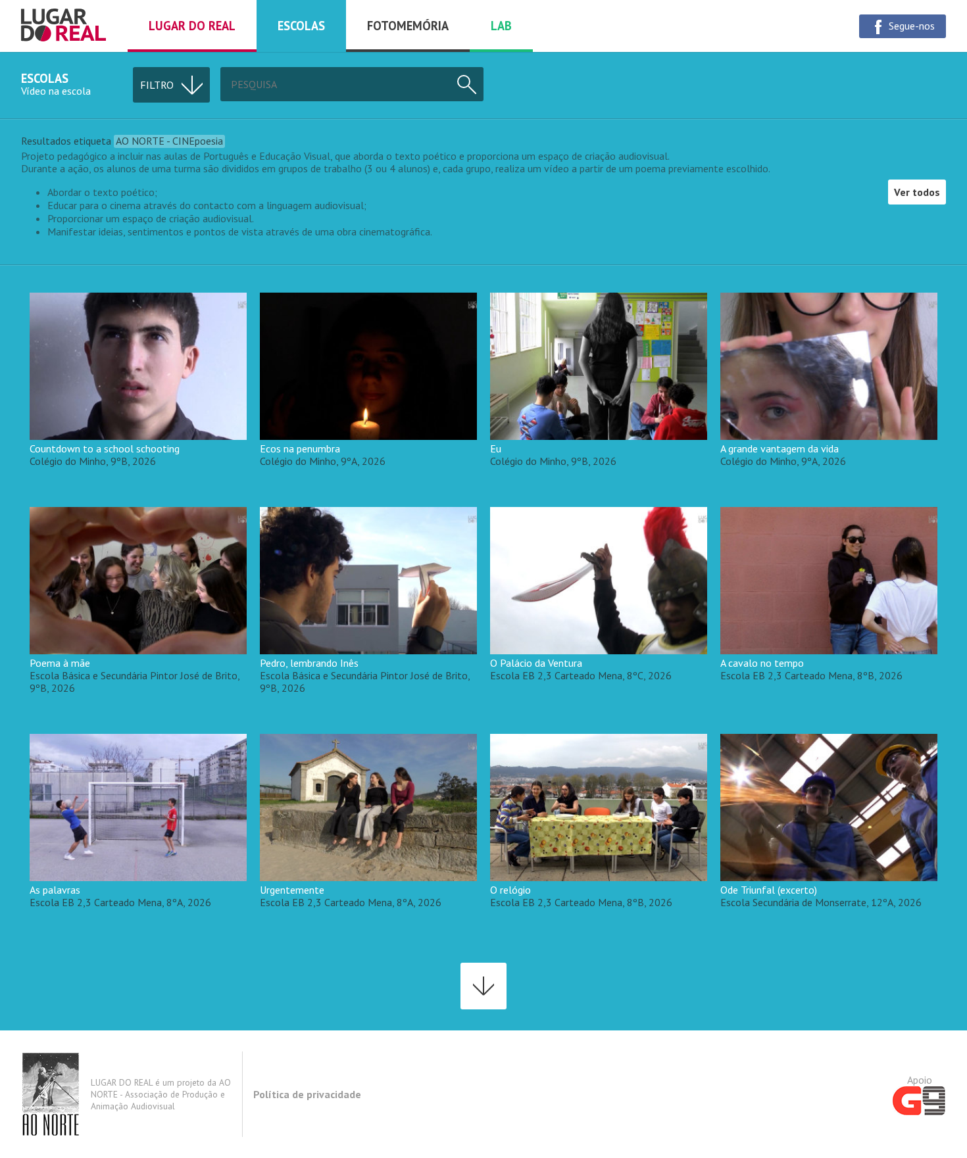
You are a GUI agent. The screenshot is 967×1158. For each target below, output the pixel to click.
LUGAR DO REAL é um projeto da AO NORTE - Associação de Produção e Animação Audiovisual (161, 1094)
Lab (501, 26)
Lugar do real (192, 26)
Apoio (919, 1079)
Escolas (301, 26)
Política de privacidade (307, 1094)
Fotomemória (408, 26)
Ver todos (917, 192)
